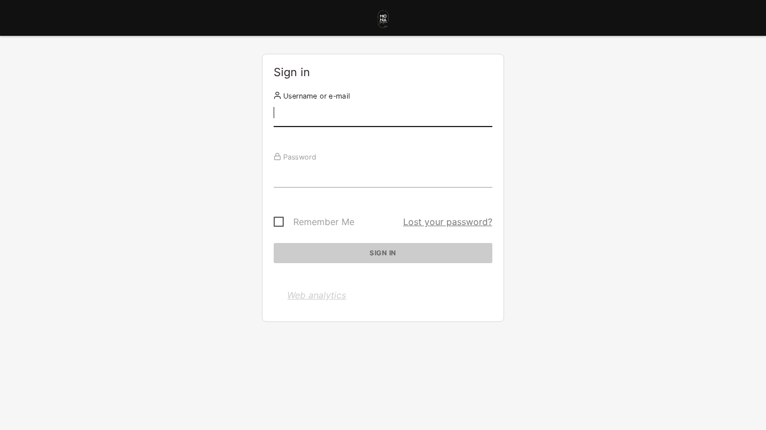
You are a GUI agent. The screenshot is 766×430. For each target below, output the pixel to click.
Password (298, 156)
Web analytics (316, 295)
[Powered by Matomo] (383, 21)
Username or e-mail (315, 95)
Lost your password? (447, 221)
